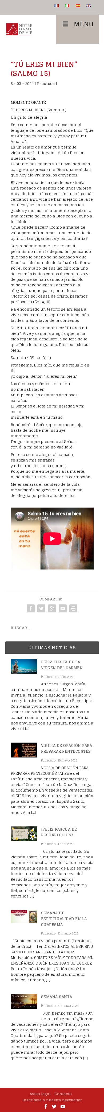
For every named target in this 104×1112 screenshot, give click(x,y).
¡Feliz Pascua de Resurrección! (59, 832)
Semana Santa (56, 996)
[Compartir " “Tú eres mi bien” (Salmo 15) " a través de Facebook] (30, 608)
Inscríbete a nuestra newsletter (52, 1100)
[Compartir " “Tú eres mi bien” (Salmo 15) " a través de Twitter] (41, 608)
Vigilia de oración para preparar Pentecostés (66, 748)
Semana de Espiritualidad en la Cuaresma (64, 918)
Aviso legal (40, 1093)
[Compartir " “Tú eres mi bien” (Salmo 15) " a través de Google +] (52, 608)
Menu (84, 24)
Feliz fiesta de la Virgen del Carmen (62, 664)
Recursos (46, 83)
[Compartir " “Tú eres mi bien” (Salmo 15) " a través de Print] (73, 608)
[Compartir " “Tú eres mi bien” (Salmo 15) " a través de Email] (62, 608)
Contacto (63, 1093)
